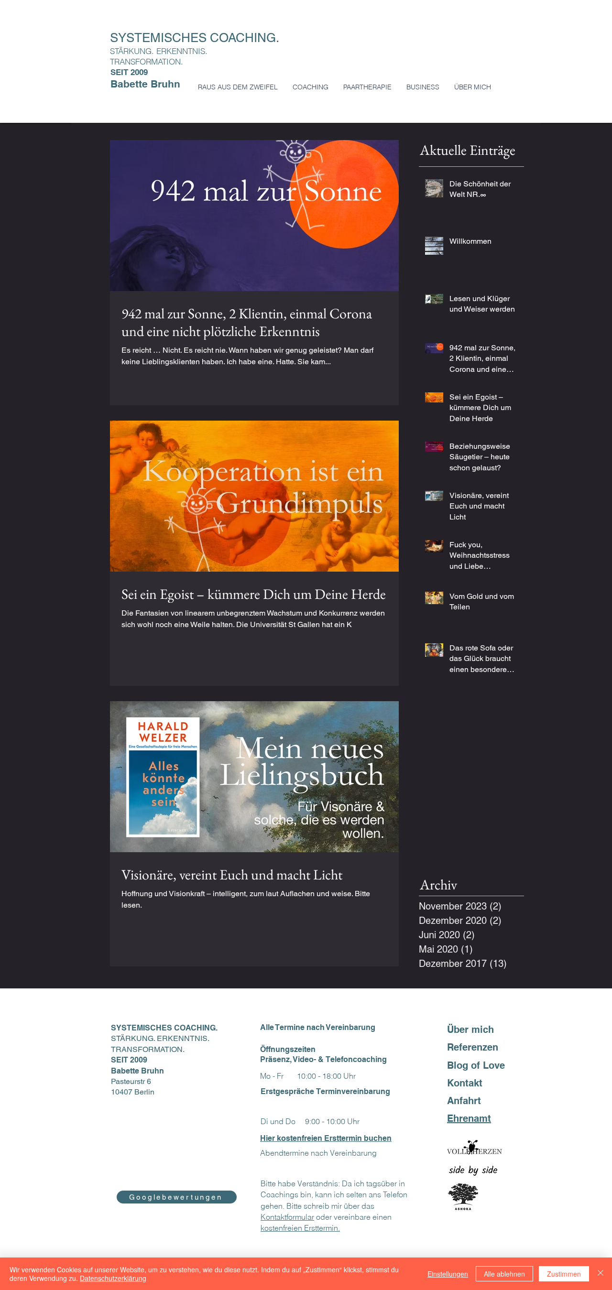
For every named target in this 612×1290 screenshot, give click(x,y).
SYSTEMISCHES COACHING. (196, 38)
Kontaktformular (287, 1217)
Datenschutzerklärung (113, 1278)
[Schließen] (600, 1273)
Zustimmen (564, 1274)
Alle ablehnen (504, 1274)
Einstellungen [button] (447, 1274)
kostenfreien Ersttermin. (300, 1228)
